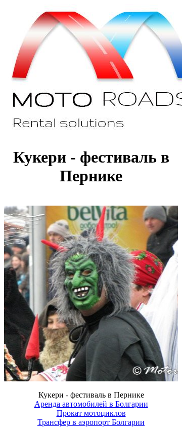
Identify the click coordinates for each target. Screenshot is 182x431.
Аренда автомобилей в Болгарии (91, 404)
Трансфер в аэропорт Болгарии (91, 422)
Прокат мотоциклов (91, 413)
